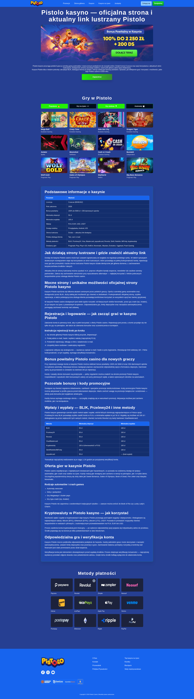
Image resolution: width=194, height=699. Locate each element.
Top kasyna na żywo (132, 658)
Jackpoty (118, 3)
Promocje (66, 3)
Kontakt (95, 662)
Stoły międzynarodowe (133, 669)
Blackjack (128, 665)
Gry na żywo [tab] (83, 106)
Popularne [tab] (54, 106)
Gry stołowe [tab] (111, 106)
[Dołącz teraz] (97, 43)
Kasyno (91, 3)
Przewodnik (96, 665)
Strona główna (79, 3)
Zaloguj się (146, 3)
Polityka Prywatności (99, 669)
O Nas (94, 658)
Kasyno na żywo (104, 3)
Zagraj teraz (97, 77)
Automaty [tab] (140, 106)
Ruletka (127, 662)
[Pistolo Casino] (36, 3)
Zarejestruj (158, 3)
